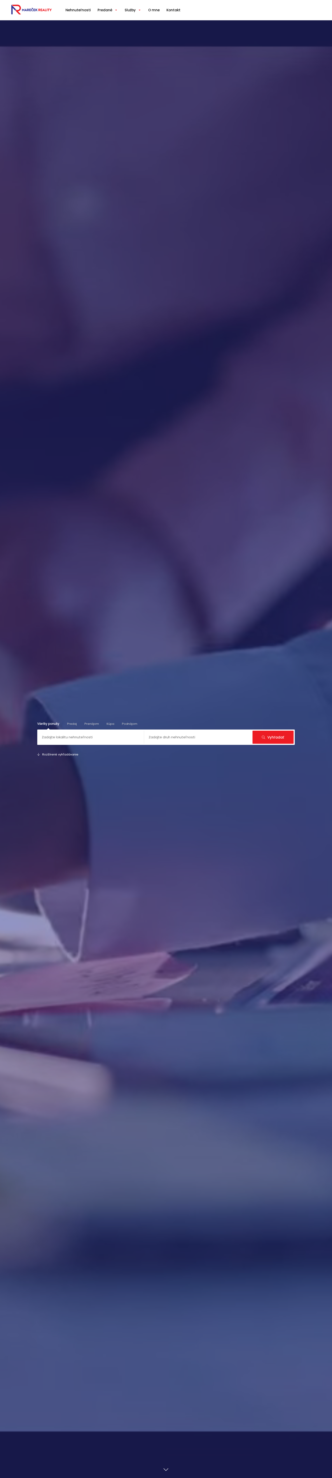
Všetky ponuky (48, 724)
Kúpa (110, 724)
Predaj (72, 724)
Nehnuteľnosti (78, 10)
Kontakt (173, 10)
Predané (105, 10)
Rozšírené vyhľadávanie (60, 754)
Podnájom (129, 724)
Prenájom (91, 724)
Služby (130, 10)
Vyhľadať (275, 737)
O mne (154, 10)
